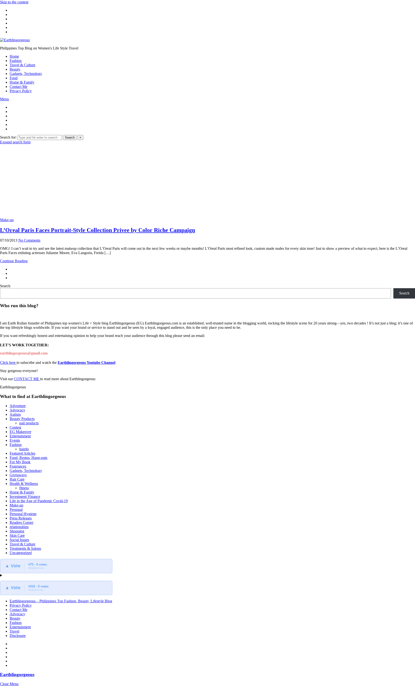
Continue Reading (14, 261)
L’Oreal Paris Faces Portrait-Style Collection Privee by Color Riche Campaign (97, 230)
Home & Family (22, 82)
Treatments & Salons (25, 548)
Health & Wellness (24, 484)
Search (70, 137)
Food (14, 78)
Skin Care (17, 535)
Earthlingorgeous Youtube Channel (86, 362)
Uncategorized (21, 553)
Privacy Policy (21, 91)
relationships (19, 527)
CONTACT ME (27, 379)
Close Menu (9, 684)
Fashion (16, 61)
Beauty (15, 69)
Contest (15, 427)
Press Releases (21, 518)
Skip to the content (14, 2)
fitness (24, 488)
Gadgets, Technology (26, 74)
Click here (8, 362)
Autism (15, 414)
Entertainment (20, 436)
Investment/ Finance (25, 497)
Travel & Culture (22, 65)
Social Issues (19, 540)
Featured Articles (22, 453)
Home (14, 56)
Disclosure (18, 636)
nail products (29, 423)
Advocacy (17, 410)
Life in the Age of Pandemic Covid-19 (39, 501)
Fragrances (18, 466)
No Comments (29, 240)
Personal (16, 509)
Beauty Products (22, 419)
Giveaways (18, 475)
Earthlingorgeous (17, 674)
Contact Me (18, 87)
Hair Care (17, 479)
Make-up (7, 220)
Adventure (18, 406)
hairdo (24, 449)
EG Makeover (20, 432)
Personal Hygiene (23, 514)
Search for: (8, 137)
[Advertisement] (207, 180)
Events (15, 440)
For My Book (20, 462)
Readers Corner (21, 522)
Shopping (17, 531)
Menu (4, 99)
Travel (14, 631)
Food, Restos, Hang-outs (28, 458)
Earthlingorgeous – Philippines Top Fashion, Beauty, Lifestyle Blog (61, 601)
